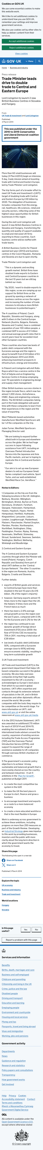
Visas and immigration (12, 1031)
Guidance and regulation (14, 1060)
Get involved (8, 1084)
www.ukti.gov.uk (10, 712)
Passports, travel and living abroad (19, 1026)
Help (4, 1095)
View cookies (21, 53)
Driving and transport (12, 998)
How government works (13, 1079)
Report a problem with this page (21, 939)
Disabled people (10, 993)
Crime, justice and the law (14, 988)
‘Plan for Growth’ (26, 775)
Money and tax (9, 1021)
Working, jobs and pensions (15, 1036)
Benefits (6, 965)
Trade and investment (11, 894)
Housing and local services (15, 1017)
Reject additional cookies (21, 47)
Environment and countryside (16, 1012)
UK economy (7, 885)
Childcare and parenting (13, 979)
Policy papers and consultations (17, 1070)
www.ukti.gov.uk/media (26, 715)
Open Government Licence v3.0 (17, 1121)
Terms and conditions (12, 1102)
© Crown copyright (21, 1143)
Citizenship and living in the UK (17, 984)
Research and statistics (13, 1065)
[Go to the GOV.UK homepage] (11, 61)
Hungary (5, 905)
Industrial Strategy (14, 831)
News (5, 1056)
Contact (31, 1099)
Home (4, 68)
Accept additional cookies (21, 41)
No (38, 929)
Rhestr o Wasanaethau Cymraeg (17, 1106)
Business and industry (19, 68)
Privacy (12, 1095)
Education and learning (13, 1003)
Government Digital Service (15, 1109)
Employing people (10, 1007)
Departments (8, 1051)
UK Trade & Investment (12, 116)
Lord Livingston (32, 116)
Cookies (22, 1095)
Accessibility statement (13, 1099)
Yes (27, 929)
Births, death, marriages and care (18, 970)
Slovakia (5, 910)
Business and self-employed (15, 974)
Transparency (8, 1075)
